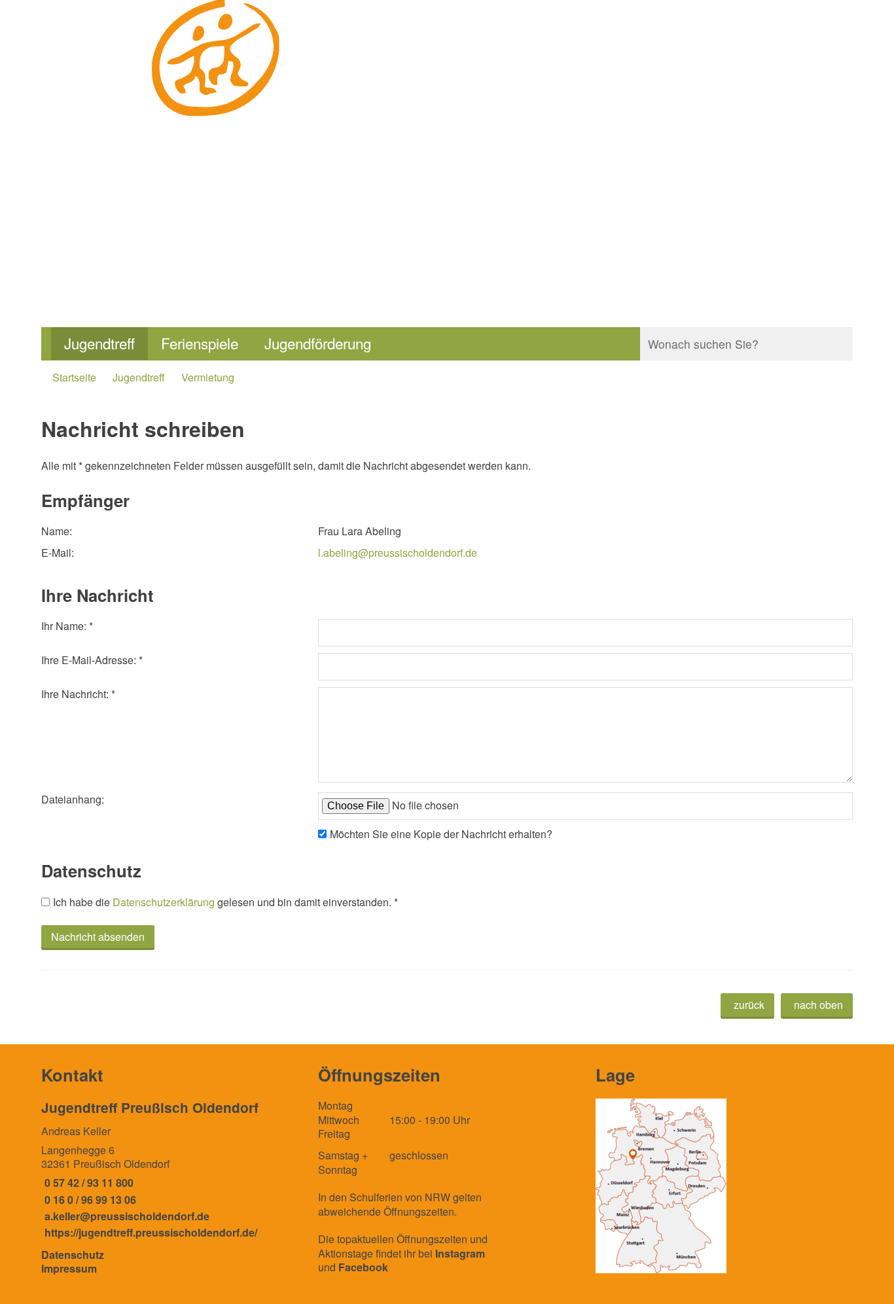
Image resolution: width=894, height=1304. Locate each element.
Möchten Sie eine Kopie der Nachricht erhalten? (441, 834)
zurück (749, 1004)
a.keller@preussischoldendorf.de (125, 1216)
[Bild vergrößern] (661, 1186)
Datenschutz (72, 1254)
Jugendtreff (99, 342)
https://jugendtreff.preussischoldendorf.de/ (149, 1232)
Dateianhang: (72, 799)
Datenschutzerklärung (164, 901)
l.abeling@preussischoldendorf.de (397, 552)
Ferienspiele (199, 342)
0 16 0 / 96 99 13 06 (88, 1199)
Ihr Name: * (67, 626)
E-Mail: (57, 552)
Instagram (460, 1253)
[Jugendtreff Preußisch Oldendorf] (169, 1169)
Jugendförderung (317, 342)
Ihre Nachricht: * (78, 694)
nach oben (818, 1004)
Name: (56, 530)
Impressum (69, 1268)
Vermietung (207, 377)
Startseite (74, 377)
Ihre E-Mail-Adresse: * (92, 660)
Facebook (363, 1267)
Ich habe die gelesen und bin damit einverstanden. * (225, 902)
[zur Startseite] (217, 134)
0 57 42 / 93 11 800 (87, 1182)
